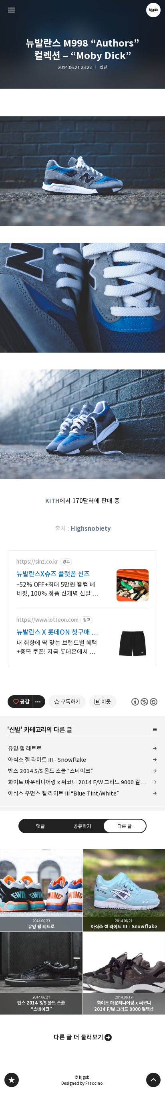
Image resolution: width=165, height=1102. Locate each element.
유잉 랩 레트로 (25, 748)
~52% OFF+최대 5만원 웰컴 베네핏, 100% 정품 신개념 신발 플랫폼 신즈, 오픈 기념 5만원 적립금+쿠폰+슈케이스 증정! (57, 589)
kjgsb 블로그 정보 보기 (153, 10)
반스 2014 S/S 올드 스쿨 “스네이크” (50, 771)
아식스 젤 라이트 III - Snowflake (47, 759)
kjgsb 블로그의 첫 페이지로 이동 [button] (82, 10)
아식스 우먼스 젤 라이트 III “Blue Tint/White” (63, 793)
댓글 (40, 825)
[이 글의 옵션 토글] (38, 701)
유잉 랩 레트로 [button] (41, 890)
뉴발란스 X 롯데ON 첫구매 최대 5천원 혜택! (56, 632)
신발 (103, 67)
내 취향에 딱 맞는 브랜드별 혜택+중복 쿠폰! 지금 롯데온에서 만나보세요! (56, 647)
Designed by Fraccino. (82, 1083)
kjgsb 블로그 (11, 1080)
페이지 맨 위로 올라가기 (153, 1080)
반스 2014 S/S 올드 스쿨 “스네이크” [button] (41, 973)
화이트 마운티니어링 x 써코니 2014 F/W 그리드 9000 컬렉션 (79, 782)
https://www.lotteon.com (47, 620)
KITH (52, 501)
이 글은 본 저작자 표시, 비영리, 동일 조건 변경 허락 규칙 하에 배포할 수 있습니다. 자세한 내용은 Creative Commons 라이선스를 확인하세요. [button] (144, 701)
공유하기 (82, 825)
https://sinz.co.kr (37, 561)
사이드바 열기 (11, 10)
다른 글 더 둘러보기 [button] (78, 1037)
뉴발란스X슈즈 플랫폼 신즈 (53, 574)
